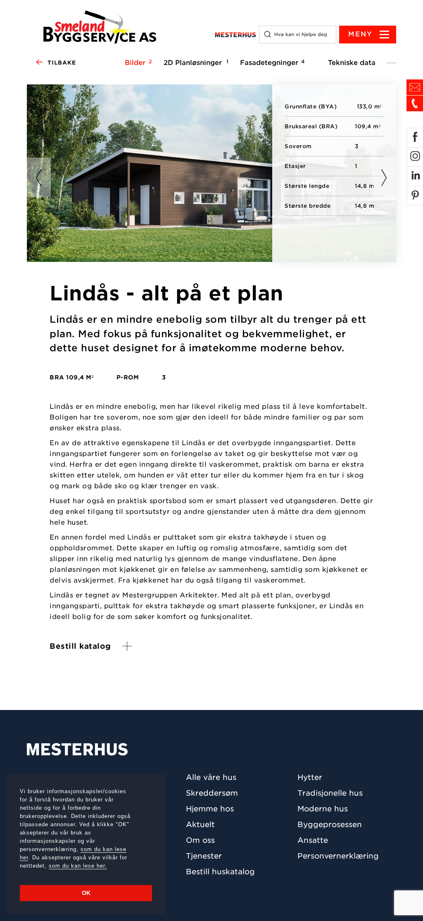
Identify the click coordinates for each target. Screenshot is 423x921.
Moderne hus (322, 808)
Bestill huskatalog (220, 871)
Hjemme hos (210, 808)
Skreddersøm (212, 793)
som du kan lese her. (78, 866)
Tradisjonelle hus (330, 793)
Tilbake (62, 63)
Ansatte (312, 840)
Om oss (200, 840)
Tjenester (204, 855)
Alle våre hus (211, 777)
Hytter (309, 777)
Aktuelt (200, 824)
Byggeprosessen (329, 824)
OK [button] (86, 893)
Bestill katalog (80, 646)
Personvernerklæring (338, 855)
